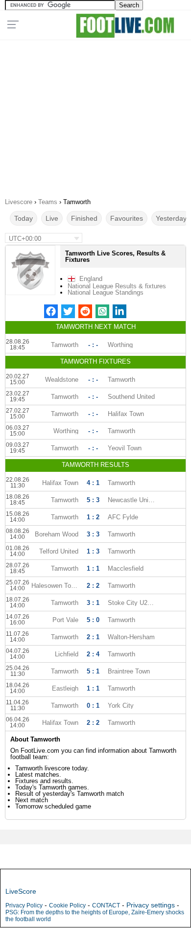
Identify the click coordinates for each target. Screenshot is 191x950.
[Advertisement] (95, 115)
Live (52, 218)
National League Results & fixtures (117, 286)
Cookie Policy (67, 905)
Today (23, 218)
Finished (84, 218)
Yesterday (171, 218)
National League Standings (105, 292)
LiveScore (20, 891)
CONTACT (106, 905)
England (90, 278)
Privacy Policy (24, 905)
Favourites (126, 218)
